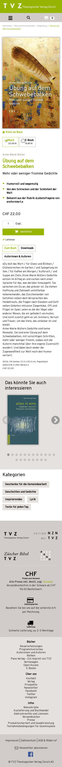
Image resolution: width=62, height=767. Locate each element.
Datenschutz (28, 740)
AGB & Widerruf (47, 740)
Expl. (18, 223)
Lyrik (33, 499)
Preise (31, 720)
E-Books (31, 668)
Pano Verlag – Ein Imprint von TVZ (31, 659)
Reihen (31, 655)
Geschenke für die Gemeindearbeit (26, 484)
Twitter (31, 694)
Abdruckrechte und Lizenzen (31, 714)
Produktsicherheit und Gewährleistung (31, 723)
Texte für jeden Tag (16, 507)
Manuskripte (31, 707)
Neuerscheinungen (31, 646)
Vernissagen (31, 662)
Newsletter (31, 688)
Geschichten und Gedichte (20, 492)
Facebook (31, 691)
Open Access (31, 665)
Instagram (31, 697)
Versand (47, 582)
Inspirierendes (13, 499)
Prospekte (31, 684)
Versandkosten (31, 717)
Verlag (31, 681)
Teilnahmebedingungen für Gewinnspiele (31, 726)
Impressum (12, 740)
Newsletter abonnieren (32, 748)
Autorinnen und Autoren (31, 652)
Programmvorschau (31, 649)
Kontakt (31, 678)
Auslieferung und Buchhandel (31, 710)
